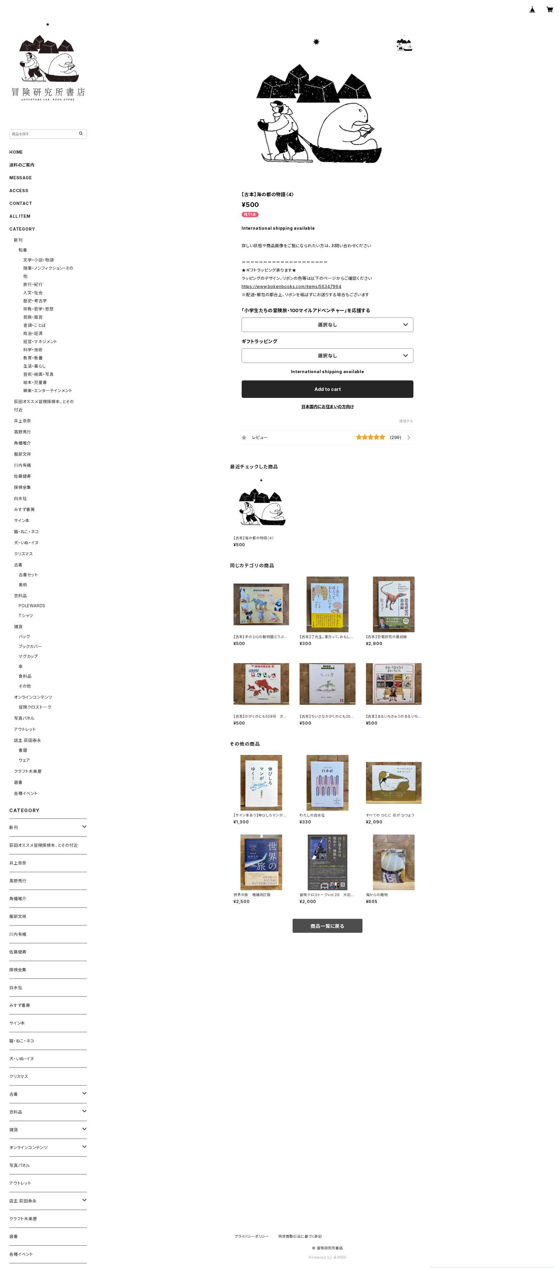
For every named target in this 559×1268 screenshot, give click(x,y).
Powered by (321, 1257)
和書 (23, 249)
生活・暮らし (34, 365)
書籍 (23, 750)
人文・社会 (33, 292)
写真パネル (24, 718)
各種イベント (26, 793)
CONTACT (20, 203)
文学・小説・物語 (38, 259)
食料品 (25, 676)
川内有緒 (22, 465)
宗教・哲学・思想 (38, 308)
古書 (18, 564)
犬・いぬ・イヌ (26, 542)
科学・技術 (33, 349)
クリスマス (23, 553)
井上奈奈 (22, 420)
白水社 (20, 498)
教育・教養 (33, 357)
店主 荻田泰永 (27, 740)
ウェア (24, 760)
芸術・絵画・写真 (38, 374)
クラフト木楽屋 (28, 771)
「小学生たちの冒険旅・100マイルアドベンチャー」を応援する (306, 310)
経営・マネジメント (40, 341)
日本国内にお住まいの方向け (327, 406)
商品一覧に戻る (327, 926)
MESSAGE (20, 177)
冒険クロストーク (35, 707)
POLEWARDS (32, 605)
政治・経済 (33, 333)
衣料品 (20, 595)
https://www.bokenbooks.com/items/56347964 (292, 286)
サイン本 (22, 520)
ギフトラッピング (259, 341)
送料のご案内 (22, 164)
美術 (23, 584)
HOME (16, 152)
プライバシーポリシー (252, 1236)
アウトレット (25, 729)
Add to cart (327, 389)
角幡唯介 (22, 442)
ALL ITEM (19, 216)
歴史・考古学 (35, 300)
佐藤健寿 (22, 476)
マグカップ (28, 656)
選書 (18, 782)
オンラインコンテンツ (33, 697)
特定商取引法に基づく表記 (300, 1236)
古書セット (28, 574)
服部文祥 (22, 454)
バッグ (24, 636)
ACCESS (19, 190)
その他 (25, 686)
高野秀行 (22, 431)
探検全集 (22, 487)
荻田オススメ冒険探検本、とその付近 (43, 845)
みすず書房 (24, 509)
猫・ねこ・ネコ (26, 531)
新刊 (18, 240)
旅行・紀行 (33, 284)
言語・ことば (34, 325)
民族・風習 (33, 317)
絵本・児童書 (35, 382)
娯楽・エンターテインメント (47, 390)
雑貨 (18, 626)
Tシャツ (26, 615)
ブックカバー (30, 646)
